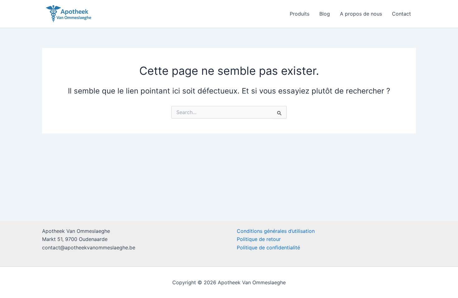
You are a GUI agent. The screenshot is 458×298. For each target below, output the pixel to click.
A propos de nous (361, 14)
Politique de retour (259, 239)
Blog (324, 14)
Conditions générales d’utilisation (276, 231)
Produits (299, 14)
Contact (401, 14)
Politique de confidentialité (268, 247)
